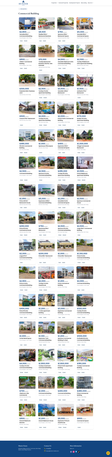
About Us (90, 2)
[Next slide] (34, 23)
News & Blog (84, 2)
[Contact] (108, 453)
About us (72, 448)
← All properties (22, 9)
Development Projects (74, 2)
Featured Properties (63, 2)
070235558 (48, 448)
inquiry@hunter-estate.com (52, 451)
